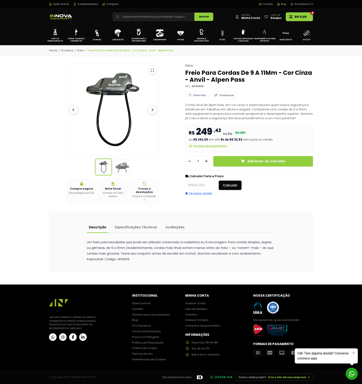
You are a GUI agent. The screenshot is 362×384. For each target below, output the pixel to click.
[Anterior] (73, 109)
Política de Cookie (144, 348)
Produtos (67, 50)
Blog (283, 4)
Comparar (112, 4)
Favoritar (199, 95)
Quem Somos (61, 4)
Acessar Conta (195, 303)
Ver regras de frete (200, 193)
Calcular (230, 185)
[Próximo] (152, 109)
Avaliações (175, 227)
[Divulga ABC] (200, 377)
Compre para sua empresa (151, 315)
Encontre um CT (304, 4)
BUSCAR (204, 16)
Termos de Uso (142, 354)
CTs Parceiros (141, 326)
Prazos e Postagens (145, 337)
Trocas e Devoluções (146, 331)
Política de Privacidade (148, 343)
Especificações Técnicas (136, 227)
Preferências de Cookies (149, 359)
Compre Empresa (88, 4)
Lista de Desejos (196, 309)
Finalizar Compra (196, 320)
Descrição (97, 227)
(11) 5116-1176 (223, 377)
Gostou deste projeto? (272, 377)
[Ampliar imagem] (152, 70)
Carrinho (191, 315)
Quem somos (141, 303)
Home (53, 50)
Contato (268, 4)
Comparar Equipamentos (202, 326)
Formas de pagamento (210, 146)
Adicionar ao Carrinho (266, 161)
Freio (80, 50)
